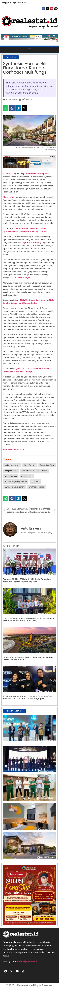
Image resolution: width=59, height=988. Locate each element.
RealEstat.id (9, 173)
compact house (11, 471)
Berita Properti (30, 465)
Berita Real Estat (47, 465)
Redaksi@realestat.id (13, 449)
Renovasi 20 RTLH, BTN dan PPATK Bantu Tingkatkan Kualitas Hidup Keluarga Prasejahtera (27, 580)
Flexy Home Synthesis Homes (34, 471)
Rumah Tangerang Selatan (16, 481)
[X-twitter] (47, 8)
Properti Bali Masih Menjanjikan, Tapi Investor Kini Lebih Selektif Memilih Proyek (28, 658)
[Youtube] (51, 8)
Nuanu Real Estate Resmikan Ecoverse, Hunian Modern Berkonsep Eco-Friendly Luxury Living (28, 619)
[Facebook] (43, 8)
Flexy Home (8, 197)
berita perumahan (12, 465)
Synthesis (35, 481)
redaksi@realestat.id (27, 961)
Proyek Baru (11, 57)
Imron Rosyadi (24, 277)
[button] (29, 49)
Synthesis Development (37, 173)
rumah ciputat (27, 476)
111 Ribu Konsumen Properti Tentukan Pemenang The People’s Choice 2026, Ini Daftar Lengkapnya (27, 697)
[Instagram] (56, 8)
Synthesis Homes (31, 242)
